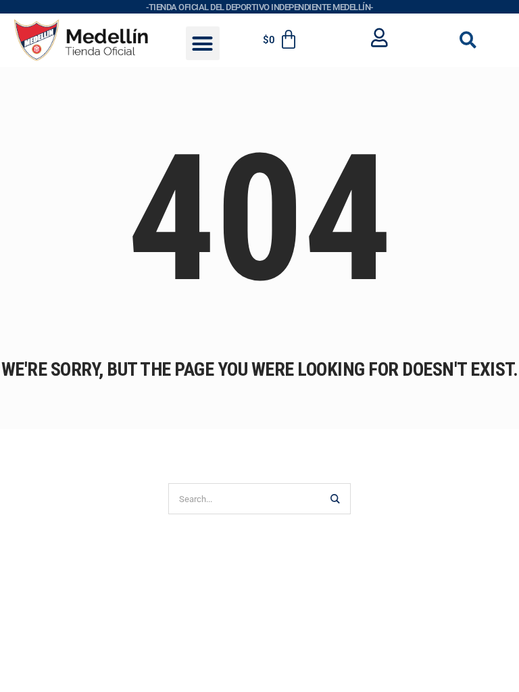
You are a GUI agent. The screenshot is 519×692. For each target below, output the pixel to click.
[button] (203, 43)
